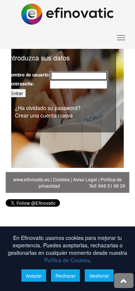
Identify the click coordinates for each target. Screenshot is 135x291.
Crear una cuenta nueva (44, 115)
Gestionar (99, 275)
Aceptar (34, 275)
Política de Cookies (67, 260)
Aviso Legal (85, 179)
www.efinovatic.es (31, 179)
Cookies (61, 179)
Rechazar (65, 275)
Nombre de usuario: (29, 75)
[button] (124, 280)
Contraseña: (21, 84)
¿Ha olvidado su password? (48, 108)
